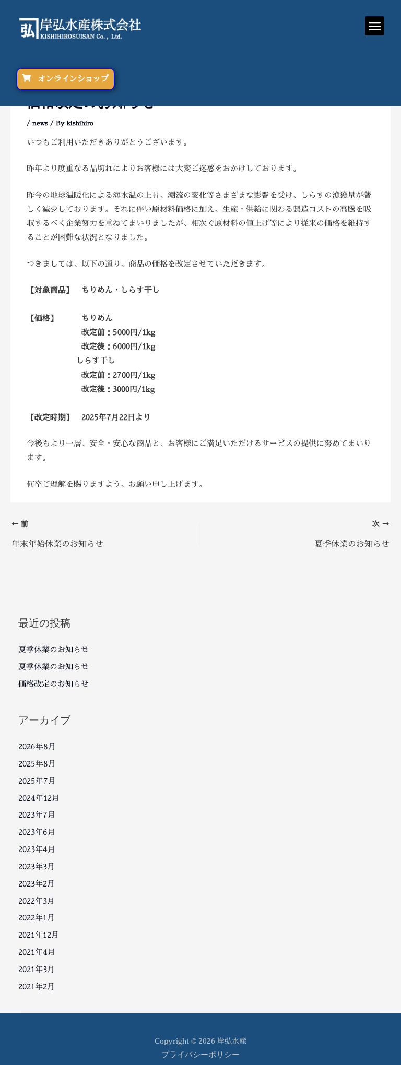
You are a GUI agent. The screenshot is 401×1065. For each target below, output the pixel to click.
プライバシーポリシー (200, 1054)
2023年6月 (36, 832)
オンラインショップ (73, 78)
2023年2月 (36, 883)
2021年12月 (38, 934)
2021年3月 (36, 969)
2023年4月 (36, 849)
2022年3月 (36, 900)
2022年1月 (36, 917)
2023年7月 (36, 814)
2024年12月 (39, 798)
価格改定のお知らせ (53, 683)
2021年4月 (36, 952)
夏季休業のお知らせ (53, 649)
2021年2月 (36, 986)
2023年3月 (36, 866)
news (40, 122)
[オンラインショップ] (26, 78)
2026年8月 (37, 746)
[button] (375, 26)
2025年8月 (37, 763)
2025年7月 (37, 780)
